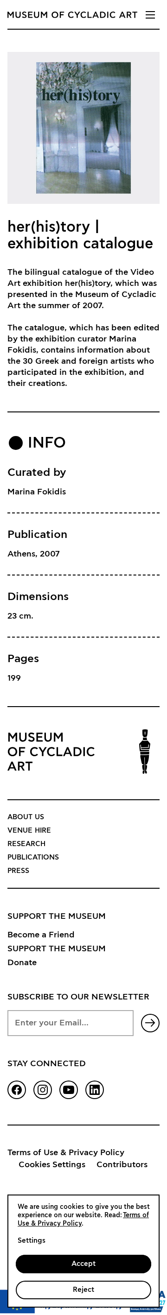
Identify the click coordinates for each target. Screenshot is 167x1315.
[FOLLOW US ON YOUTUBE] (68, 1090)
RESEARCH (26, 844)
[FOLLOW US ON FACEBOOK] (16, 1090)
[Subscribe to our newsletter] (150, 1023)
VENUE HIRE (29, 830)
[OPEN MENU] (150, 15)
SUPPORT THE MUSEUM (56, 949)
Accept (83, 1263)
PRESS (18, 870)
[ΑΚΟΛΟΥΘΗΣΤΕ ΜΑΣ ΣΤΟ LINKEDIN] (94, 1090)
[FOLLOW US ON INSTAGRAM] (42, 1090)
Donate (22, 963)
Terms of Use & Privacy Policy (65, 1153)
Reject (83, 1289)
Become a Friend (41, 935)
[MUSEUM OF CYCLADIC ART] (72, 15)
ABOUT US (25, 817)
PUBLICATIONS (33, 857)
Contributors (122, 1165)
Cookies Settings (52, 1165)
